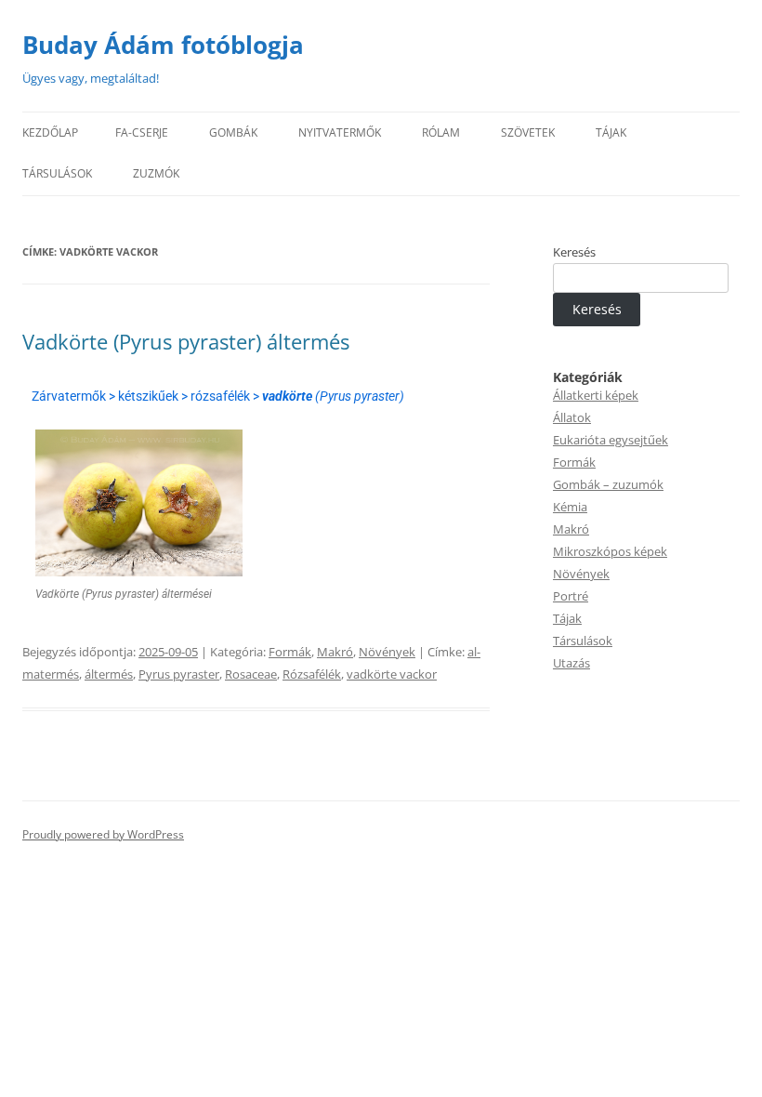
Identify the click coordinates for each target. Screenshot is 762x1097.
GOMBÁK (233, 132)
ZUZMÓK (156, 173)
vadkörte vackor (392, 674)
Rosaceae (251, 674)
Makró (335, 651)
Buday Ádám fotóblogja (163, 44)
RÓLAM (441, 132)
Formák (290, 651)
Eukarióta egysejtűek (610, 439)
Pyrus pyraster (178, 674)
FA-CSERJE (141, 132)
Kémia (570, 506)
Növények (387, 651)
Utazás (571, 662)
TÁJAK (611, 132)
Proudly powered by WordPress (103, 834)
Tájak (567, 618)
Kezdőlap (50, 132)
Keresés (574, 252)
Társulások (582, 640)
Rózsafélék (311, 674)
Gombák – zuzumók (608, 484)
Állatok (572, 417)
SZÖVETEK (528, 132)
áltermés (109, 674)
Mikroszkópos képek (610, 551)
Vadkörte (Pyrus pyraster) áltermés (185, 341)
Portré (570, 596)
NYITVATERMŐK (339, 132)
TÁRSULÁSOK (57, 173)
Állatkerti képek (595, 395)
